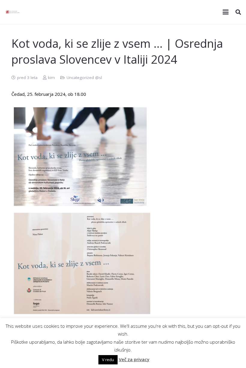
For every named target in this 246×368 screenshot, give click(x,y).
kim (51, 77)
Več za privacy (134, 359)
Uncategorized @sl (84, 77)
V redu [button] (108, 359)
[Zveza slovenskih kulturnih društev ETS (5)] (13, 12)
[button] (225, 12)
